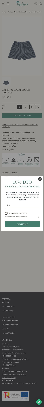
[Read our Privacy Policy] (38, 217)
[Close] (40, 179)
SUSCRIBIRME (22, 224)
